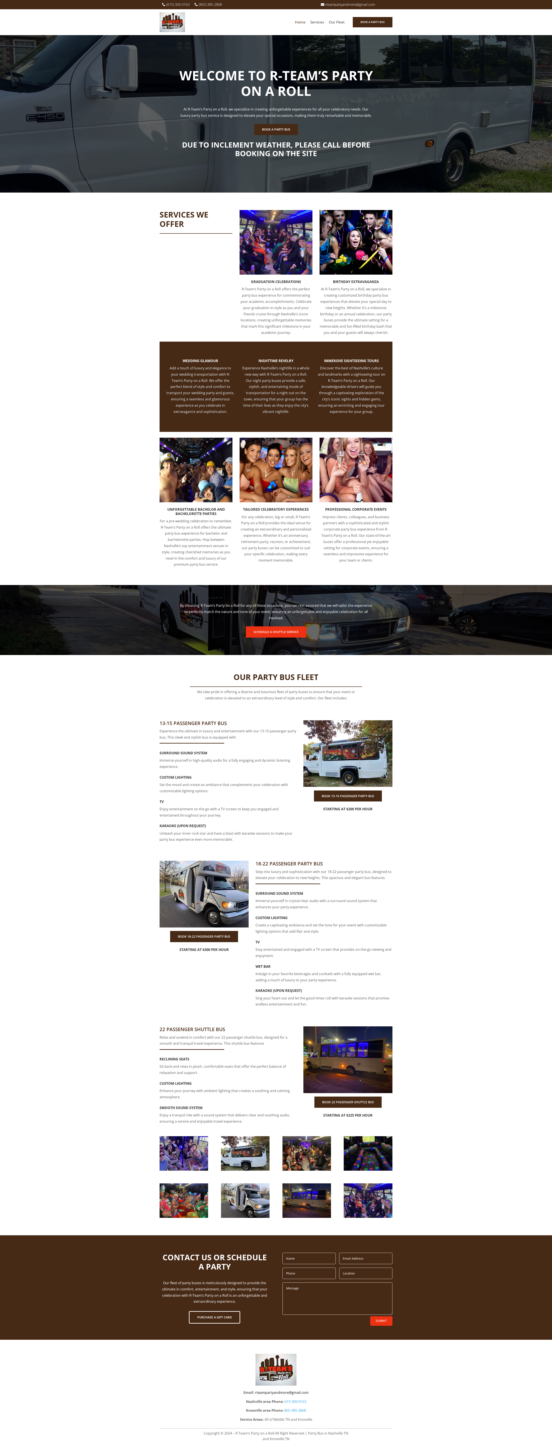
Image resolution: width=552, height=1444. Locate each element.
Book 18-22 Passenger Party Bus (204, 936)
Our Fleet (337, 22)
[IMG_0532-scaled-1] (306, 1217)
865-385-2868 (295, 1410)
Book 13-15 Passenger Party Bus (348, 796)
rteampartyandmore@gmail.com (350, 4)
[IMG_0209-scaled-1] (368, 1169)
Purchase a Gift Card (214, 1317)
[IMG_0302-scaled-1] (245, 1217)
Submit (381, 1321)
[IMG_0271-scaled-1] (306, 1169)
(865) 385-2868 (210, 4)
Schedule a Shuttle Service (276, 632)
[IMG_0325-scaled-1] (368, 1217)
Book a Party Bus (373, 22)
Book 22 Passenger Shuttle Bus (348, 1102)
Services (317, 22)
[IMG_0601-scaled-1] (184, 1217)
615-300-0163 (295, 1401)
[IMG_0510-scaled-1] (245, 1169)
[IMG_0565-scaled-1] (184, 1169)
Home (300, 22)
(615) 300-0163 (178, 4)
